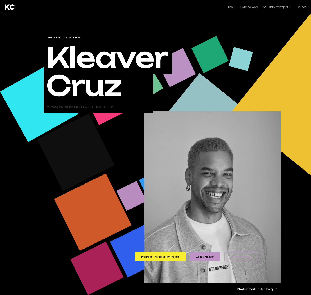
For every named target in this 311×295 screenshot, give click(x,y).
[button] (160, 256)
